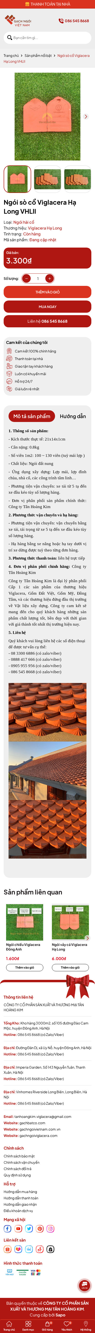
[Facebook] (7, 1228)
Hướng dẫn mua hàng (20, 1191)
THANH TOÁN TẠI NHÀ (50, 4)
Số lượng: (11, 278)
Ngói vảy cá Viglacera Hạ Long (69, 947)
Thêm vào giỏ (24, 967)
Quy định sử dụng (17, 1175)
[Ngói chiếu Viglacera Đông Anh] (24, 922)
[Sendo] (40, 1248)
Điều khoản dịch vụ (18, 1210)
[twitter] (29, 1228)
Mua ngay (48, 306)
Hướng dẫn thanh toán (21, 1198)
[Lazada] (18, 1248)
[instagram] (50, 1228)
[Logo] (18, 20)
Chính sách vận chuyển (21, 1162)
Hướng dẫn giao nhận (20, 1204)
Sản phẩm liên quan (33, 892)
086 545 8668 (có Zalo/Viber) (41, 1034)
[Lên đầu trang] (85, 1300)
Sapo (60, 1314)
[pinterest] (40, 1228)
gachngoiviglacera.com (38, 1135)
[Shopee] (7, 1248)
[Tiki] (29, 1248)
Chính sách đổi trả (17, 1168)
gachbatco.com (32, 1123)
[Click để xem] (47, 116)
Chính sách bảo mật (19, 1156)
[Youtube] (18, 1228)
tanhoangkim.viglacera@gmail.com (42, 1116)
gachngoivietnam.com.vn (39, 1129)
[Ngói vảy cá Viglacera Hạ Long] (70, 922)
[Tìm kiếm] (10, 38)
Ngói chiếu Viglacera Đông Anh (23, 947)
